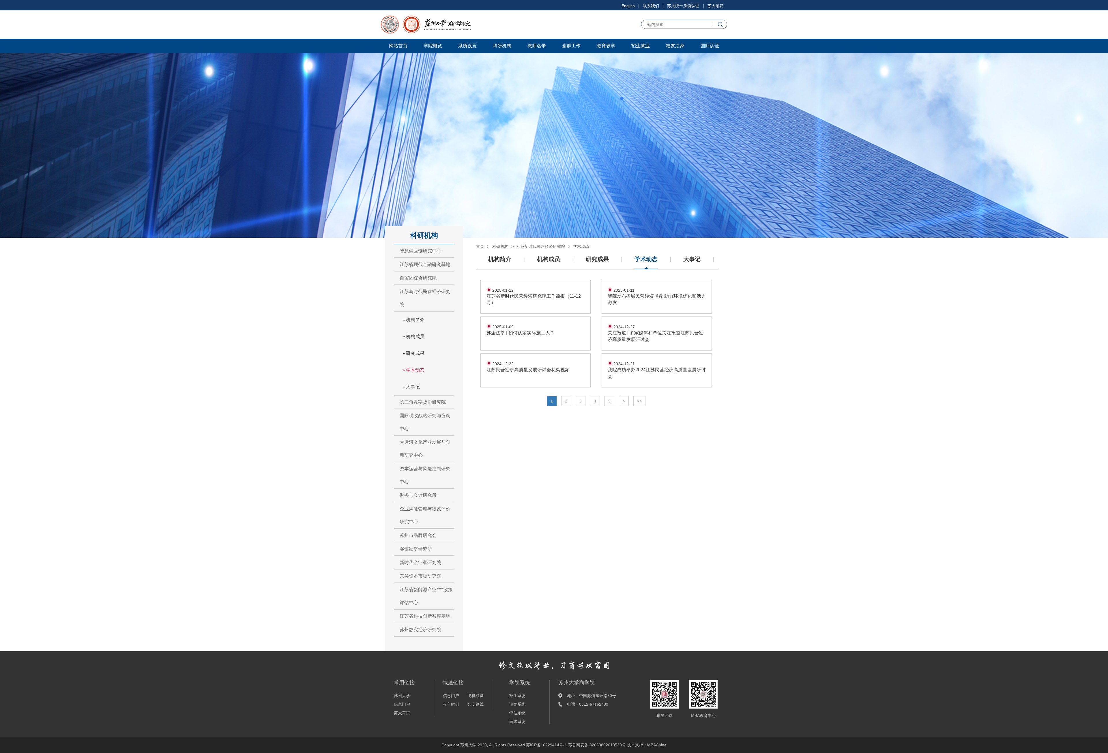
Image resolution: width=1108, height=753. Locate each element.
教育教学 (606, 45)
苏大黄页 (402, 713)
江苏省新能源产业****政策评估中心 (426, 596)
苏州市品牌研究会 (418, 535)
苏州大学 (402, 695)
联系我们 (651, 5)
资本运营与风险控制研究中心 (425, 475)
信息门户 (402, 704)
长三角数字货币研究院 (423, 402)
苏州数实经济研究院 (420, 629)
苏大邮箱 (716, 5)
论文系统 (517, 704)
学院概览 (433, 45)
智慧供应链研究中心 (420, 250)
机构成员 (415, 336)
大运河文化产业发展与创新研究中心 (425, 449)
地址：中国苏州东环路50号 (591, 695)
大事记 (413, 386)
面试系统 (517, 721)
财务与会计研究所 (418, 495)
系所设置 (467, 45)
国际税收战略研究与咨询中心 (425, 422)
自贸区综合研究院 (418, 278)
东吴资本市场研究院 (420, 576)
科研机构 (502, 45)
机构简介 (415, 319)
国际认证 (710, 45)
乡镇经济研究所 (416, 548)
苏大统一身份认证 (683, 5)
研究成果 (415, 353)
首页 (480, 246)
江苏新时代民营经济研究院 (425, 298)
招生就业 (640, 45)
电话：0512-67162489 (587, 704)
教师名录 (536, 45)
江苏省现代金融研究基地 (425, 264)
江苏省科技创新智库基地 (425, 616)
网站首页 (398, 45)
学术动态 (415, 370)
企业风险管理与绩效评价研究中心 (425, 515)
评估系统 (517, 713)
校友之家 (675, 45)
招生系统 (517, 695)
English (628, 5)
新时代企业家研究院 (420, 562)
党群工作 (571, 45)
